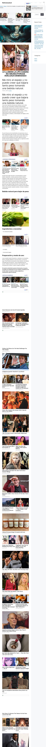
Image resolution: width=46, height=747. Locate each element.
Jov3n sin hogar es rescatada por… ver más (38, 31)
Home (1, 6)
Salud (5, 6)
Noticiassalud (7, 3)
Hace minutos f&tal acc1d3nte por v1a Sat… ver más (38, 47)
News (35, 58)
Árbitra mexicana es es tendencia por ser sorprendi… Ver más (39, 42)
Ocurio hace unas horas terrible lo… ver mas (38, 27)
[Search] (42, 14)
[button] (15, 33)
